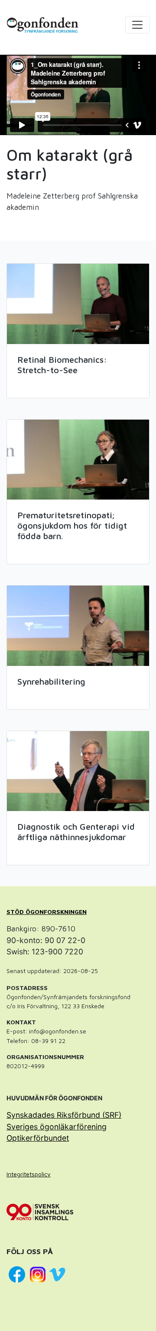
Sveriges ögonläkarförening (56, 1126)
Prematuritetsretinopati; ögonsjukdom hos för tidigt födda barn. (72, 525)
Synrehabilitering (51, 681)
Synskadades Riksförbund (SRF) (63, 1114)
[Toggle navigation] (137, 24)
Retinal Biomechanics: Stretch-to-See (62, 364)
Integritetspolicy (28, 1174)
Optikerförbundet (37, 1137)
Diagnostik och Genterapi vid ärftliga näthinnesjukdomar (76, 831)
